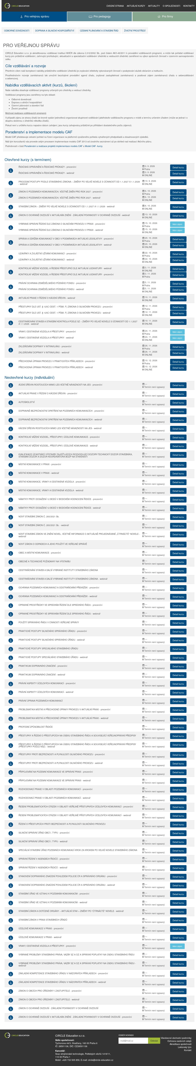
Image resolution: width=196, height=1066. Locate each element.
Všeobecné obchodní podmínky (176, 1037)
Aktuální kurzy (136, 5)
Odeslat (154, 1040)
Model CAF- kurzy (93, 146)
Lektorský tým (184, 1047)
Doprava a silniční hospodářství (54, 30)
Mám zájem (177, 224)
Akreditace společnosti (180, 1044)
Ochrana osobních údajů (179, 1040)
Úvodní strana (115, 5)
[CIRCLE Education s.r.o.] (28, 1035)
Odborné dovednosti (16, 30)
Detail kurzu (178, 167)
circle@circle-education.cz (100, 1059)
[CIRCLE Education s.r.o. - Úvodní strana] (17, 6)
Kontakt (187, 1050)
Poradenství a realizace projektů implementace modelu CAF (53, 146)
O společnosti (171, 5)
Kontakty (188, 5)
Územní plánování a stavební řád (99, 30)
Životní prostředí (134, 30)
